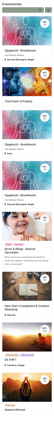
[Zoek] (40, 10)
